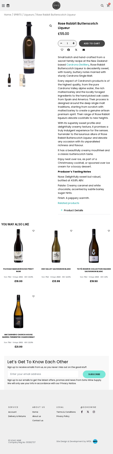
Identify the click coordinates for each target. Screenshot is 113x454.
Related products (68, 203)
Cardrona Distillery (77, 64)
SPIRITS (18, 14)
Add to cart (92, 43)
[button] (61, 49)
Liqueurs (29, 14)
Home (7, 14)
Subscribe (94, 374)
